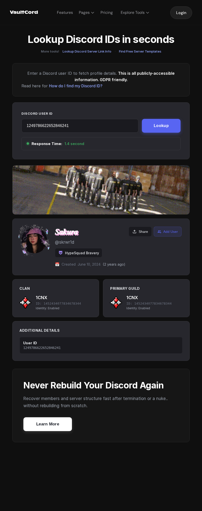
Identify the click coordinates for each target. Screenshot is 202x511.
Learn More (47, 424)
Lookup (161, 126)
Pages (84, 12)
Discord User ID (37, 113)
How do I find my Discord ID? (75, 85)
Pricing (107, 12)
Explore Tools (133, 12)
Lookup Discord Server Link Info (87, 51)
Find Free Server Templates (140, 51)
